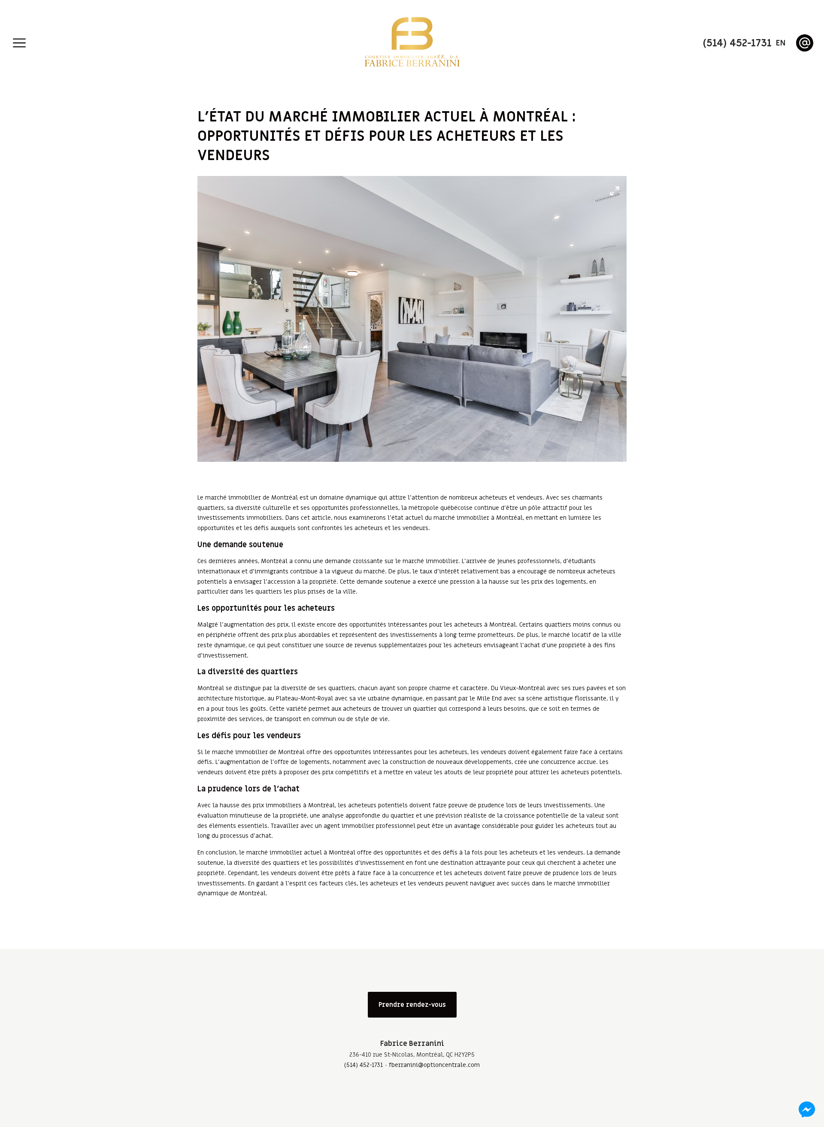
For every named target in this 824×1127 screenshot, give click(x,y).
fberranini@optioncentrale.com (434, 1065)
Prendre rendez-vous (412, 1004)
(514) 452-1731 (363, 1065)
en (780, 43)
